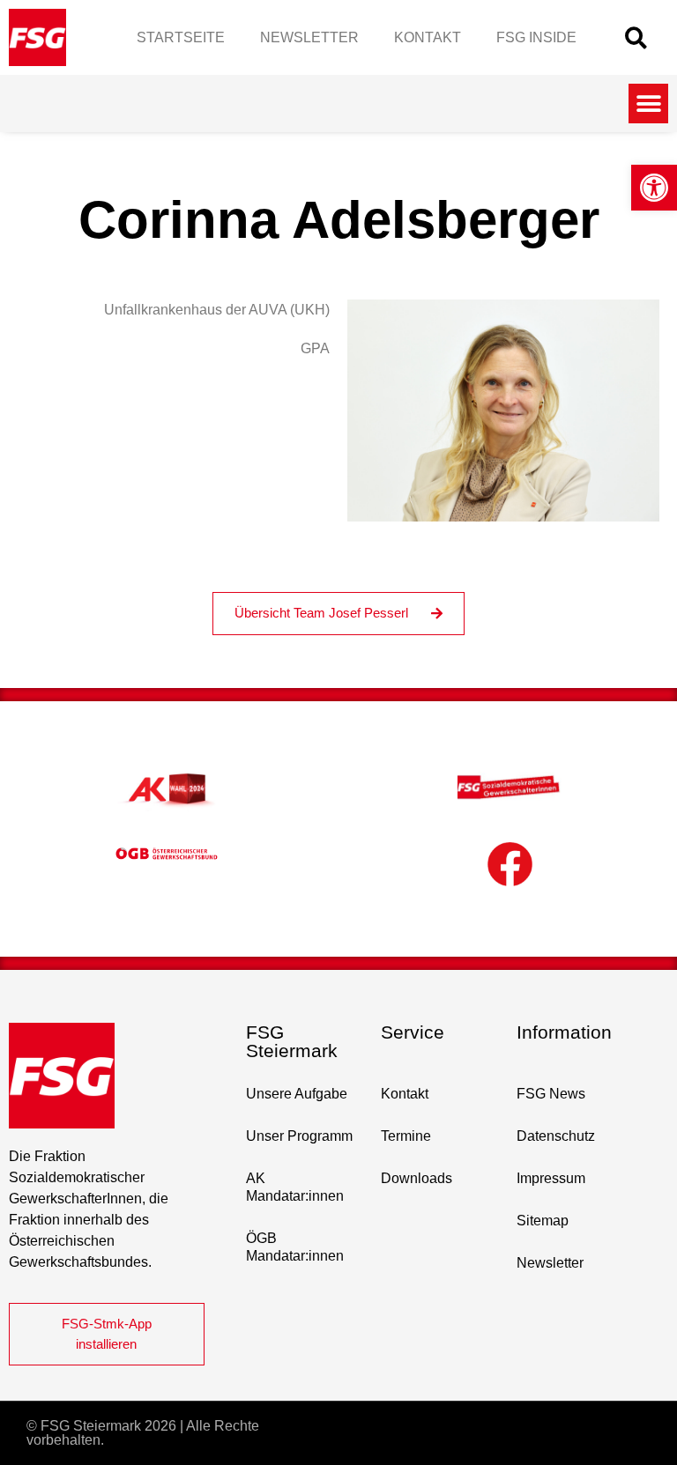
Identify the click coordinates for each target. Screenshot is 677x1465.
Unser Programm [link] (299, 1135)
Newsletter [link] (309, 37)
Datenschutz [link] (556, 1135)
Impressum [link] (551, 1178)
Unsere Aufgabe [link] (296, 1093)
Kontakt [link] (427, 37)
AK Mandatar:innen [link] (295, 1187)
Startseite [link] (181, 37)
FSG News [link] (551, 1093)
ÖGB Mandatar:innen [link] (295, 1247)
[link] (654, 188)
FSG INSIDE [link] (536, 37)
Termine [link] (406, 1135)
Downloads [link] (416, 1178)
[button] (636, 37)
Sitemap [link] (543, 1220)
